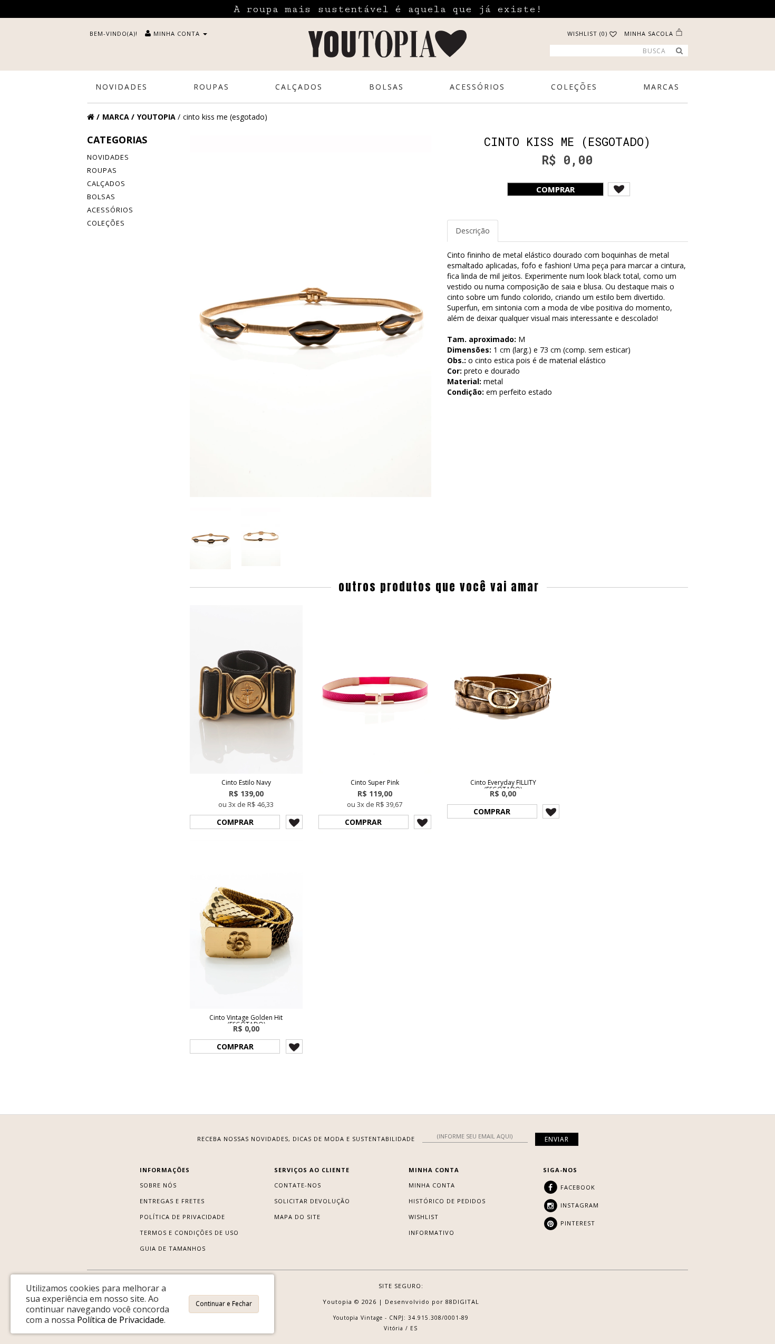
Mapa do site (297, 1217)
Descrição (473, 231)
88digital (462, 1302)
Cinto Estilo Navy (246, 782)
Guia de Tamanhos (173, 1248)
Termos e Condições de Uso (189, 1232)
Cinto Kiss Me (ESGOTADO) (225, 117)
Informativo (431, 1232)
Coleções (106, 223)
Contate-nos (297, 1185)
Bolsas (101, 196)
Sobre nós (158, 1185)
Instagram (578, 1205)
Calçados (106, 183)
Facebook (576, 1187)
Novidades (108, 157)
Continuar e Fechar (224, 1303)
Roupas (102, 170)
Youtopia (156, 117)
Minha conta (432, 1185)
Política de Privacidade (182, 1217)
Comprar (555, 189)
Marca (115, 117)
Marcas (661, 87)
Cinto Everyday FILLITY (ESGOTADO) (503, 786)
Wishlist (424, 1217)
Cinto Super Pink (375, 782)
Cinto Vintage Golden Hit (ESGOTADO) (246, 1021)
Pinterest (576, 1223)
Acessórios (110, 210)
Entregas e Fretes (172, 1201)
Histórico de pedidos (447, 1201)
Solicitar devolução (312, 1201)
